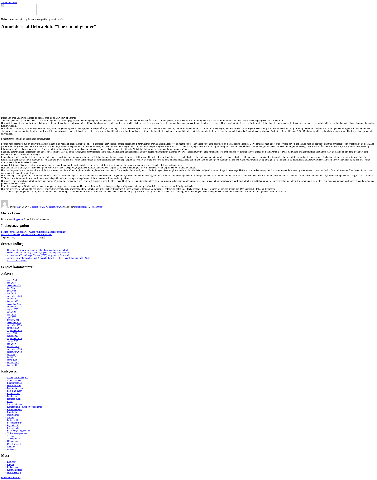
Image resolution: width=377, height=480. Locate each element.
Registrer (11, 462)
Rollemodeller (13, 428)
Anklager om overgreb (17, 377)
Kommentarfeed (14, 469)
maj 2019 (11, 344)
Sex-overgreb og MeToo (18, 430)
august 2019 (12, 341)
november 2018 (14, 349)
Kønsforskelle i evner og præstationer (24, 407)
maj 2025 (11, 282)
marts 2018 (12, 359)
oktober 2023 (13, 298)
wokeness (11, 449)
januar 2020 (12, 336)
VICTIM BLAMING (17, 260)
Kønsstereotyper (14, 409)
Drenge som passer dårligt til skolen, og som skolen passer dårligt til (38, 252)
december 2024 (14, 285)
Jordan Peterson (14, 404)
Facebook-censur (15, 388)
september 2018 (14, 351)
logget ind (18, 219)
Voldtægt (11, 446)
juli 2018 (11, 354)
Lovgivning (12, 412)
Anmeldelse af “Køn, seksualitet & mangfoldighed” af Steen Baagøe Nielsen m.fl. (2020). (49, 258)
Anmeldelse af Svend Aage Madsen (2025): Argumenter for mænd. (38, 255)
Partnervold (12, 420)
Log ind (10, 464)
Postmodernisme (14, 422)
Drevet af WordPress (10, 477)
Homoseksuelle (14, 399)
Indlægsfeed (12, 467)
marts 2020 (12, 333)
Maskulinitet (13, 414)
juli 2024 (11, 288)
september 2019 (14, 338)
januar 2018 (12, 365)
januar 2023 (12, 301)
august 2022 (12, 309)
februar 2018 (13, 362)
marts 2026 (12, 280)
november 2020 (14, 325)
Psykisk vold (13, 425)
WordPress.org (14, 472)
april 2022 (11, 317)
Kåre (19, 206)
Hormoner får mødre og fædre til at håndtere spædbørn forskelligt (37, 250)
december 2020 (14, 322)
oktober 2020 (13, 328)
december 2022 (14, 304)
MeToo (10, 417)
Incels (10, 401)
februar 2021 (13, 320)
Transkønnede (96, 206)
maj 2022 (11, 314)
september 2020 (14, 330)
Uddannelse (12, 441)
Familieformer (13, 393)
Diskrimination (14, 385)
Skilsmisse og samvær (17, 433)
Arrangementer (14, 380)
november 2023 (14, 296)
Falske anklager (14, 391)
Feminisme (12, 396)
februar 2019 (13, 346)
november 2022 (14, 306)
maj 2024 (11, 293)
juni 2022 (11, 312)
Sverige (10, 436)
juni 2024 (11, 290)
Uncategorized (14, 444)
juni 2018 (11, 357)
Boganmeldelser (81, 206)
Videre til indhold (9, 2)
